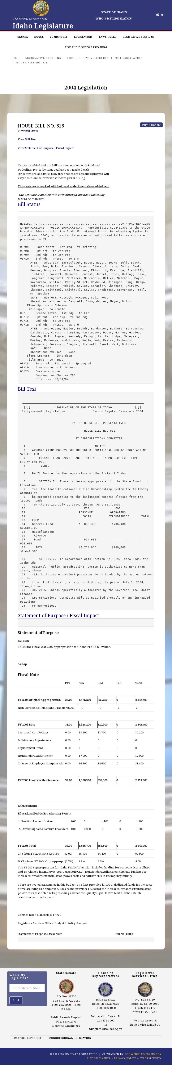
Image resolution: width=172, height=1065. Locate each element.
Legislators (83, 36)
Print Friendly (151, 124)
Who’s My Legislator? (114, 18)
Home (15, 57)
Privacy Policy (125, 1058)
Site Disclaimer (99, 1058)
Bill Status (31, 131)
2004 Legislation (129, 57)
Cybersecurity (150, 1058)
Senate (22, 36)
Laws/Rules (107, 36)
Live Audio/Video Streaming (86, 47)
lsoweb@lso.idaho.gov (145, 1024)
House (39, 36)
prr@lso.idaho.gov (67, 1026)
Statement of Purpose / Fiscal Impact (49, 148)
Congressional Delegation (70, 1037)
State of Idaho (114, 12)
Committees (59, 36)
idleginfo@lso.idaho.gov (105, 1029)
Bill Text (30, 139)
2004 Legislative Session (88, 57)
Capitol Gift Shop (28, 1037)
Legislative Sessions (139, 36)
